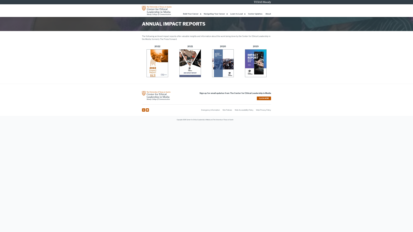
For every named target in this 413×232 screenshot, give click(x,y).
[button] (192, 10)
